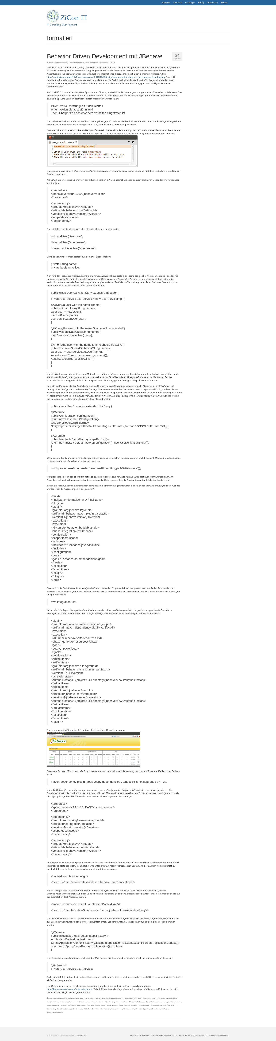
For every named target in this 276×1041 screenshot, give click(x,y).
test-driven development (99, 63)
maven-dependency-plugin (57, 1005)
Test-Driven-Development (101, 1009)
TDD (85, 1009)
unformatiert (154, 1009)
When (166, 1009)
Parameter (90, 1005)
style (73, 1009)
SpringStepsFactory (170, 1005)
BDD (85, 998)
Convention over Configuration (145, 998)
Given (71, 1002)
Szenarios (79, 1009)
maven (178, 1002)
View (161, 1009)
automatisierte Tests (75, 998)
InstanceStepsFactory (107, 1002)
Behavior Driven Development (112, 998)
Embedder (57, 1002)
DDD (163, 998)
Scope (121, 1005)
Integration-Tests (122, 1002)
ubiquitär (131, 1009)
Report (103, 1005)
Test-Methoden (116, 1009)
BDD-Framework (94, 998)
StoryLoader (65, 1009)
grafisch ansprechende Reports (86, 1002)
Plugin (97, 1005)
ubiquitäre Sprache (142, 1009)
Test (89, 1009)
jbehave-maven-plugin (159, 1002)
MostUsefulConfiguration (77, 1005)
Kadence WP (82, 1035)
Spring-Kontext (144, 1005)
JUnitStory (172, 1002)
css (159, 998)
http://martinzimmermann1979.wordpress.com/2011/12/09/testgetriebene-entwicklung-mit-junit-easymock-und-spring (106, 77)
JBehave (132, 1002)
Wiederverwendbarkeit (55, 1012)
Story (58, 1009)
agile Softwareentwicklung (57, 998)
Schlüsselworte (112, 1005)
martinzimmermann (59, 63)
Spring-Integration (131, 1005)
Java (87, 63)
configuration (129, 998)
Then (125, 1009)
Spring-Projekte (156, 1005)
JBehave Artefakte (143, 1002)
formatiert (64, 1002)
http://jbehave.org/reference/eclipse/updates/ (69, 989)
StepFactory (51, 1009)
